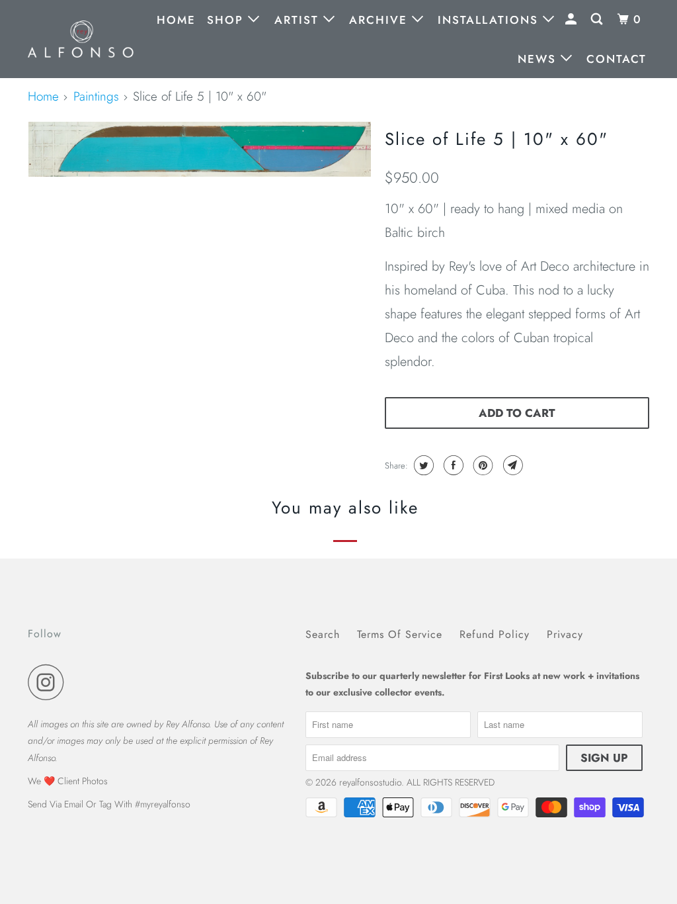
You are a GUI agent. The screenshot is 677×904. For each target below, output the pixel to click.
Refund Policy (494, 634)
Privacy (565, 634)
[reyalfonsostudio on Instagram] (49, 682)
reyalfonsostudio (370, 782)
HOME (176, 20)
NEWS (539, 59)
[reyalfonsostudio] (81, 39)
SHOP (227, 20)
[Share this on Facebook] (451, 465)
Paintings (96, 96)
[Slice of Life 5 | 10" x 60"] (200, 149)
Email (73, 804)
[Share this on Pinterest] (481, 465)
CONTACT (616, 59)
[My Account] (572, 19)
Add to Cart (517, 413)
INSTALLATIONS (490, 20)
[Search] (598, 19)
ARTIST (298, 20)
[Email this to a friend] (511, 465)
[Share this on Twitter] (422, 465)
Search (322, 634)
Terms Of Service (399, 634)
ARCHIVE (380, 20)
